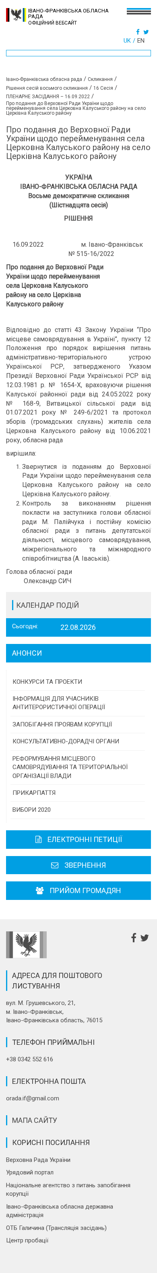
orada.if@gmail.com (32, 1098)
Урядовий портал (30, 1172)
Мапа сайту (34, 1120)
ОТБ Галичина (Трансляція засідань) (56, 1228)
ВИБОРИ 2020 (31, 809)
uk (127, 40)
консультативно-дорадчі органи (65, 741)
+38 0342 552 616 (29, 1059)
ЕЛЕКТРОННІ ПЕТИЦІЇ (85, 839)
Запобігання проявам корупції (62, 724)
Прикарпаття (34, 792)
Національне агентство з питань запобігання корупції (68, 1189)
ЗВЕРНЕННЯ (85, 865)
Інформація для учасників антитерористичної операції (58, 703)
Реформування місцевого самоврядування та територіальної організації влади (70, 767)
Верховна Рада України (38, 1160)
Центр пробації (27, 1240)
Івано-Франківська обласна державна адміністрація (59, 1211)
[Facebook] (139, 32)
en (141, 40)
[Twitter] (147, 32)
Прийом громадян (85, 890)
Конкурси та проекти (47, 681)
